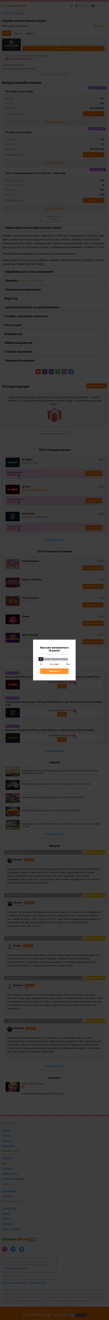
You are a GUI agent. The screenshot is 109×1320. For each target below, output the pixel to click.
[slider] (40, 659)
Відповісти (54, 671)
